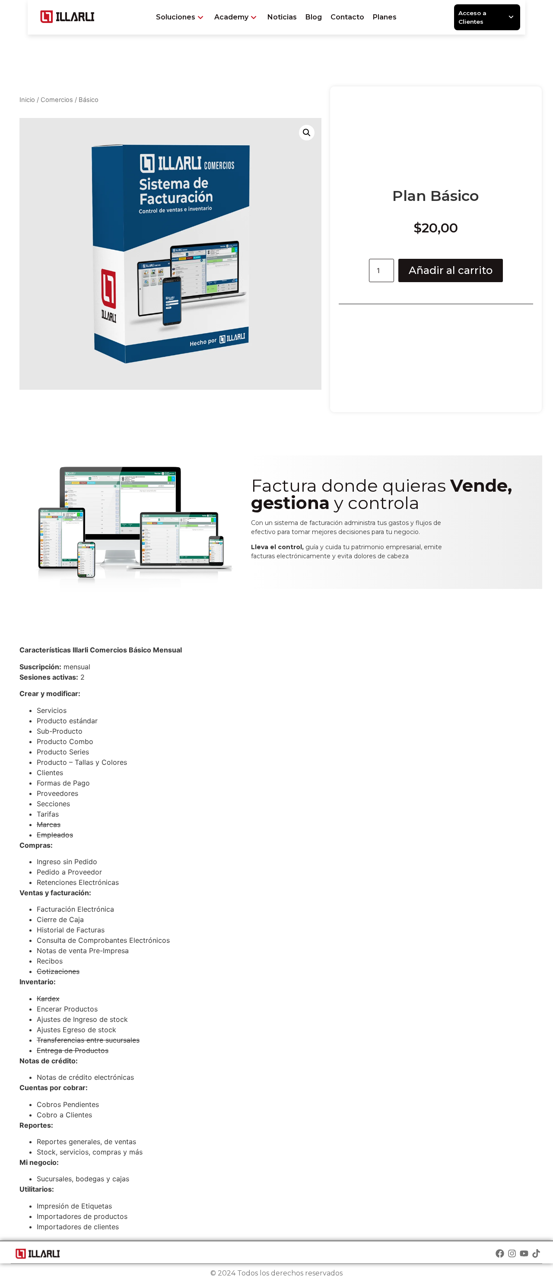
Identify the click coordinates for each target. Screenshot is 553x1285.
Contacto (347, 17)
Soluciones (175, 17)
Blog (313, 17)
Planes (385, 17)
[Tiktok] (536, 1253)
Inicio (27, 100)
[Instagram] (512, 1253)
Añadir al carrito (451, 270)
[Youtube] (524, 1253)
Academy (231, 17)
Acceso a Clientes (472, 17)
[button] (307, 132)
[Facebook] (500, 1253)
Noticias (282, 17)
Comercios (57, 100)
